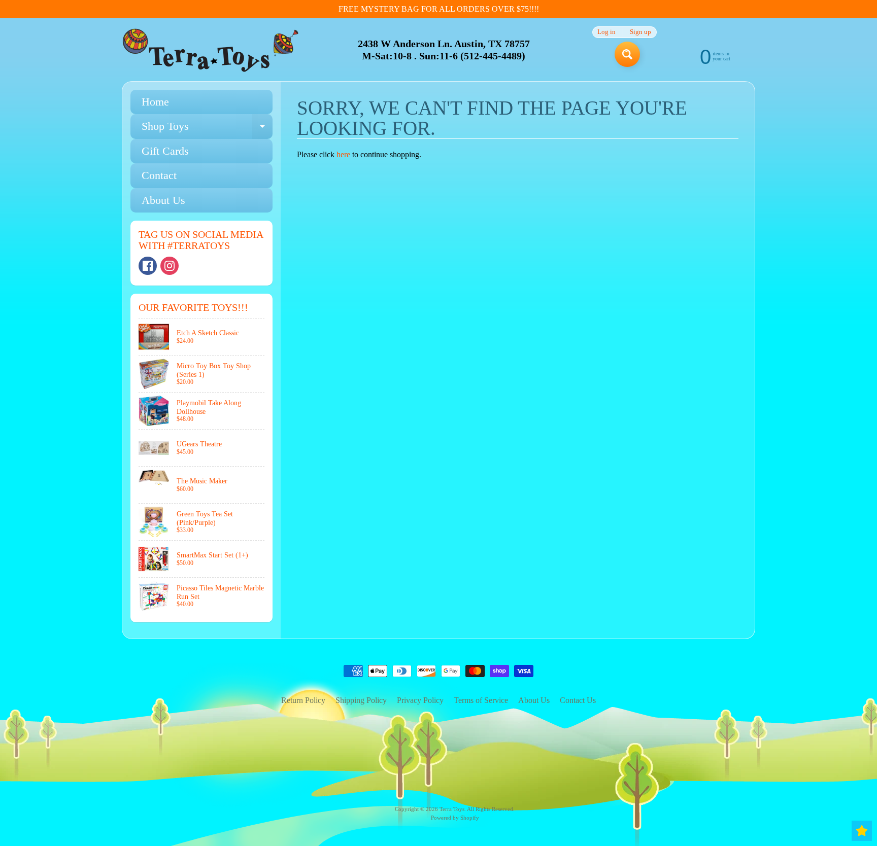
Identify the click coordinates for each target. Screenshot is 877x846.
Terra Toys (452, 809)
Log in (606, 32)
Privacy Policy (420, 700)
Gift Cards (165, 151)
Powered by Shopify (455, 818)
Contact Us (578, 700)
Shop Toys (207, 129)
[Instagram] (169, 266)
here (343, 154)
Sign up (640, 32)
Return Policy (303, 700)
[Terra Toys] (210, 50)
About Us (163, 200)
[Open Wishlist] (862, 831)
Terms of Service (481, 700)
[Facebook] (148, 266)
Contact (159, 175)
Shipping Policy (361, 700)
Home (155, 101)
